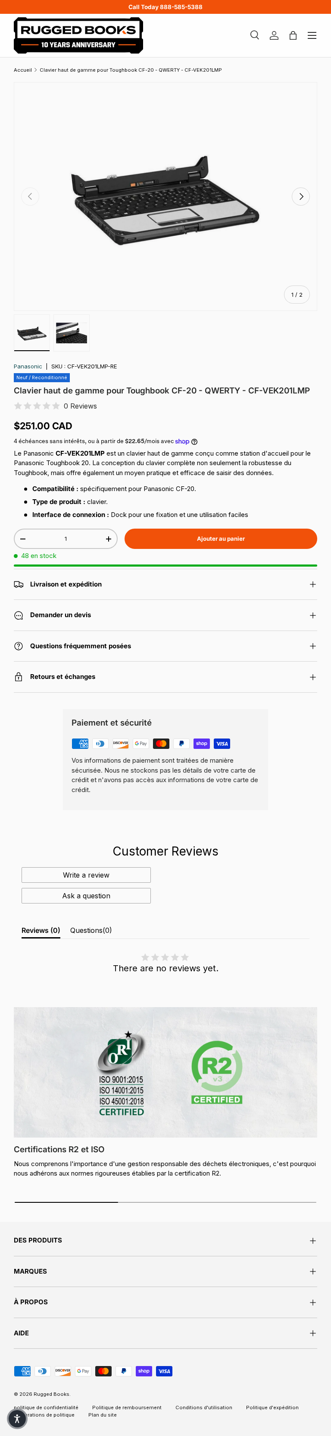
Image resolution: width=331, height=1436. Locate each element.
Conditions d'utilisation (203, 1407)
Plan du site (102, 1415)
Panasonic (28, 366)
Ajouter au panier (221, 538)
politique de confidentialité (46, 1407)
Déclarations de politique (44, 1415)
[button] (17, 1418)
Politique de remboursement (127, 1407)
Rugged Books (51, 1394)
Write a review (86, 875)
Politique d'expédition (272, 1407)
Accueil (23, 70)
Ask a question (86, 895)
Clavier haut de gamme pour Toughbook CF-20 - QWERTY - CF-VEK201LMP (131, 70)
